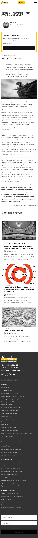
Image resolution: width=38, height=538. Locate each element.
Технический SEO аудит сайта (10, 493)
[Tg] (10, 374)
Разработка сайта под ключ (9, 452)
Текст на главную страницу (9, 427)
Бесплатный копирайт (14, 330)
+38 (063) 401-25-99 (9, 368)
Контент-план (5, 505)
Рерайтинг (4, 424)
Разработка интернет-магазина (11, 449)
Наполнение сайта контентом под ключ (13, 421)
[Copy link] (24, 58)
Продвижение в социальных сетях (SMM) (13, 483)
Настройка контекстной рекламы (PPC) (13, 471)
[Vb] (6, 374)
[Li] (14, 374)
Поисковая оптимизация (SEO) (10, 463)
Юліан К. (13, 22)
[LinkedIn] (20, 58)
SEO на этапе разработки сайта (11, 468)
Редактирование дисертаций (10, 399)
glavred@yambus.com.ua (12, 371)
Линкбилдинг (5, 466)
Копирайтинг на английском (9, 393)
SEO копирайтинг (6, 390)
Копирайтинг (5, 387)
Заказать (21, 2)
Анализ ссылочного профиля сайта (12, 496)
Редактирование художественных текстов (14, 396)
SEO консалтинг (6, 477)
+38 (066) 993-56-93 (9, 365)
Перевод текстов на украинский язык (12, 441)
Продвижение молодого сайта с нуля (12, 486)
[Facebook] (3, 58)
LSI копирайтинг (6, 416)
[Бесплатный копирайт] (19, 317)
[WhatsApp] (11, 58)
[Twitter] (7, 58)
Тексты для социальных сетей (10, 410)
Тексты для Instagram (7, 436)
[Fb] (2, 374)
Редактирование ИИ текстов (10, 401)
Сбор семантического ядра (9, 474)
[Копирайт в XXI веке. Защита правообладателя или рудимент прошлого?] (19, 274)
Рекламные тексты (7, 404)
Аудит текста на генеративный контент (13, 502)
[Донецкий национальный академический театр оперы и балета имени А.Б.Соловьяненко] (19, 230)
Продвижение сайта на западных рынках (13, 480)
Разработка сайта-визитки (9, 455)
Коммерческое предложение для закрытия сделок (16, 433)
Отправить (19, 532)
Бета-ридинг (5, 439)
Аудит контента (6, 499)
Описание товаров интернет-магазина (13, 407)
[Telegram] (15, 58)
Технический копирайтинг (9, 413)
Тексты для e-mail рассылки (9, 430)
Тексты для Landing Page (8, 419)
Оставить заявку (19, 48)
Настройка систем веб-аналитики (11, 507)
